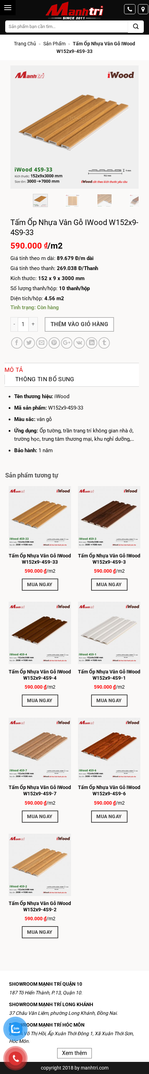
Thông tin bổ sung (44, 379)
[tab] (72, 370)
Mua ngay (39, 584)
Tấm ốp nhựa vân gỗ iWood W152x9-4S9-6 (109, 790)
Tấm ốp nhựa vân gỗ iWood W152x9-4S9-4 (40, 675)
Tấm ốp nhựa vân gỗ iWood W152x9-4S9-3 (109, 559)
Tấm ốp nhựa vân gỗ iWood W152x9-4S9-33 (40, 559)
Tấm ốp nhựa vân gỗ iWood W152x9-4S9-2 (40, 906)
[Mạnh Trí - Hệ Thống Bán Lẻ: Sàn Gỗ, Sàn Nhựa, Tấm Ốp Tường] (74, 11)
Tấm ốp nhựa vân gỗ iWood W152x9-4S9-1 (109, 675)
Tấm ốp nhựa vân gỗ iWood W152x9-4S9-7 (40, 790)
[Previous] (22, 127)
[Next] (127, 127)
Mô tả (14, 369)
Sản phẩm (54, 43)
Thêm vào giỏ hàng (79, 324)
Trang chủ (25, 43)
